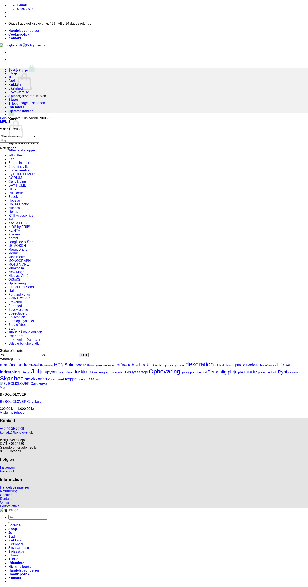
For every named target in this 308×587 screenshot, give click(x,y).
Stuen (13, 99)
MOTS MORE (18, 264)
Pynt (282, 372)
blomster (48, 365)
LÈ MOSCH (17, 245)
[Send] (1, 145)
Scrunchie (293, 372)
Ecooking (15, 196)
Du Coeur (15, 193)
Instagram (7, 467)
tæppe (71, 379)
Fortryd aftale (9, 506)
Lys (128, 372)
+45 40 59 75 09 (12, 428)
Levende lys (116, 372)
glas (261, 365)
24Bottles (15, 155)
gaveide (250, 365)
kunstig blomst (65, 372)
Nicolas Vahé (18, 276)
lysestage (140, 372)
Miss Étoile (16, 257)
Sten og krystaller (21, 321)
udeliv (82, 379)
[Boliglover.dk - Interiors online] (22, 45)
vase (90, 379)
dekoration (199, 364)
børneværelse (104, 365)
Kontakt (14, 38)
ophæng (185, 372)
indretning (10, 372)
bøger (80, 365)
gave (237, 365)
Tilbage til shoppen (31, 103)
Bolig (69, 364)
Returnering (9, 491)
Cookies (6, 495)
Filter (84, 354)
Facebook (7, 471)
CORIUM (15, 178)
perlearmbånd (198, 372)
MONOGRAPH (19, 260)
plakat (12, 291)
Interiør (25, 372)
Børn (90, 365)
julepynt (48, 372)
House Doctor (18, 204)
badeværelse (30, 364)
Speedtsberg (17, 313)
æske (98, 379)
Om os (5, 502)
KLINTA (14, 230)
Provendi (15, 302)
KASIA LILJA (18, 223)
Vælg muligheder (13, 412)
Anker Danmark (28, 339)
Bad (11, 81)
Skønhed (15, 88)
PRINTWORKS (19, 298)
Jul (10, 77)
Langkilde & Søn (20, 242)
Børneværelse (19, 170)
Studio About (17, 324)
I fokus (13, 212)
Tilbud (13, 103)
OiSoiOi (14, 279)
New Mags (16, 272)
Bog (58, 364)
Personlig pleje (222, 372)
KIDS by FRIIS (19, 227)
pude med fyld (267, 372)
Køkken (14, 84)
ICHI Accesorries (20, 215)
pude (251, 371)
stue (46, 379)
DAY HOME (17, 185)
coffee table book (131, 364)
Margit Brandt (18, 249)
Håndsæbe (270, 365)
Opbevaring (17, 283)
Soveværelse (18, 92)
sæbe (54, 379)
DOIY (12, 189)
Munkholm (16, 268)
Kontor (13, 238)
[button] (21, 71)
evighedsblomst (224, 365)
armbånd (8, 365)
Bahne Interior (18, 163)
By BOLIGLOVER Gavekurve (21, 401)
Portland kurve (19, 294)
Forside (14, 69)
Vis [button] (2, 387)
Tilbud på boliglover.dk (25, 332)
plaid (241, 372)
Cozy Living (17, 181)
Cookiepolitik (18, 34)
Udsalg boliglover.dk (23, 343)
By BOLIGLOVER (21, 174)
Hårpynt (285, 364)
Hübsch (14, 208)
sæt (61, 379)
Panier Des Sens (21, 287)
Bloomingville (18, 166)
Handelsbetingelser (23, 30)
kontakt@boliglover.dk (16, 432)
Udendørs (16, 107)
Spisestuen (17, 96)
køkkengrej (100, 372)
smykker (33, 378)
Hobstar (14, 200)
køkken (83, 372)
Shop (12, 73)
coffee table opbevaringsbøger (167, 365)
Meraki (13, 253)
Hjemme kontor (20, 111)
